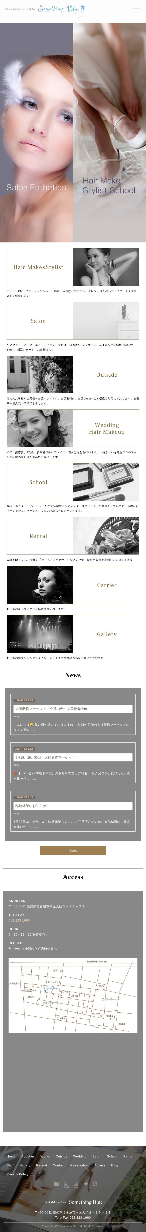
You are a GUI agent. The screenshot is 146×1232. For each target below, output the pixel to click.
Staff (10, 1165)
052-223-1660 (19, 920)
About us (28, 1156)
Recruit (41, 1165)
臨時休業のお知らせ (32, 806)
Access (100, 1165)
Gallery (24, 1165)
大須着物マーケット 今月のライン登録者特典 (51, 709)
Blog (17, 716)
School (112, 1156)
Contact (59, 1165)
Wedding (80, 1156)
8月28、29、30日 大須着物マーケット (45, 757)
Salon (96, 1156)
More (73, 851)
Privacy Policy (18, 1174)
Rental (128, 1156)
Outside (61, 1156)
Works (45, 1156)
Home (11, 1156)
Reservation (79, 1165)
